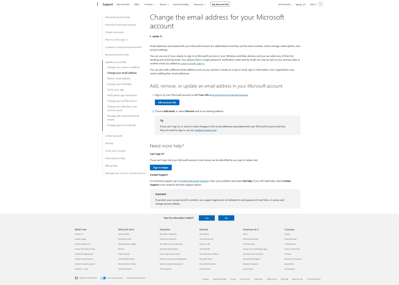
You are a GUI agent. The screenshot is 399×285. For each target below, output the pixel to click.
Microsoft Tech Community (253, 254)
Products (149, 4)
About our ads (297, 279)
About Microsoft (290, 239)
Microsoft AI (204, 234)
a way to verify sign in (192, 63)
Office (136, 4)
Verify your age (115, 89)
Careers (287, 234)
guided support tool (205, 130)
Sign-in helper (160, 167)
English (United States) (88, 278)
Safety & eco (272, 279)
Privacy (233, 279)
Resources (198, 4)
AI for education (166, 269)
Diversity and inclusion (293, 259)
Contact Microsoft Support (194, 180)
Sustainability (289, 269)
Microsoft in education (168, 234)
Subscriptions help (115, 158)
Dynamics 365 (205, 244)
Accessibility (289, 264)
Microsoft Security (206, 239)
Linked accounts (114, 135)
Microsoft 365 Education (169, 249)
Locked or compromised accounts (123, 47)
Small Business (205, 269)
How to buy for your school (170, 254)
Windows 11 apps (81, 269)
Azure (245, 234)
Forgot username (114, 32)
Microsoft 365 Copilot (208, 264)
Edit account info (167, 102)
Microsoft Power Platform (209, 254)
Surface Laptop (80, 239)
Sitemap (205, 279)
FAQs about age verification (122, 95)
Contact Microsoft (219, 279)
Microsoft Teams (206, 259)
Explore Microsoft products (85, 264)
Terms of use (245, 279)
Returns (121, 249)
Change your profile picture (122, 100)
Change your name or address (123, 67)
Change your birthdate (119, 84)
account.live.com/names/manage (230, 94)
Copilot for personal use (84, 259)
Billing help (111, 165)
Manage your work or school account (125, 173)
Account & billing (181, 4)
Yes (207, 218)
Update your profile (115, 62)
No (226, 218)
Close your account (115, 150)
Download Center (125, 239)
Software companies (250, 264)
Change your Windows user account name (122, 108)
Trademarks (258, 279)
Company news (290, 244)
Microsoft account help (117, 17)
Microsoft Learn (249, 244)
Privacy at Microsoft (291, 249)
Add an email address (118, 78)
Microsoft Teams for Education (171, 244)
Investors (287, 254)
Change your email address (122, 72)
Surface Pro (79, 234)
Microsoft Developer (250, 239)
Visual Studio (248, 269)
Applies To (157, 36)
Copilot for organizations (84, 254)
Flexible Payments (125, 269)
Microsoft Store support (127, 244)
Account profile (124, 234)
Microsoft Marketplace (251, 259)
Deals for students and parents (171, 264)
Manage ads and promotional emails (123, 117)
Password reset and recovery (120, 24)
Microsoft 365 (123, 4)
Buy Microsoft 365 (220, 4)
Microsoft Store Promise (127, 264)
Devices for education (168, 239)
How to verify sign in (116, 39)
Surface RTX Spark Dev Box (85, 249)
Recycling (284, 279)
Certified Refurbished (126, 259)
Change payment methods (121, 125)
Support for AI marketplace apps (255, 249)
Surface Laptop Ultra (82, 244)
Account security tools (117, 54)
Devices (163, 4)
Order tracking (123, 254)
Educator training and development (173, 259)
